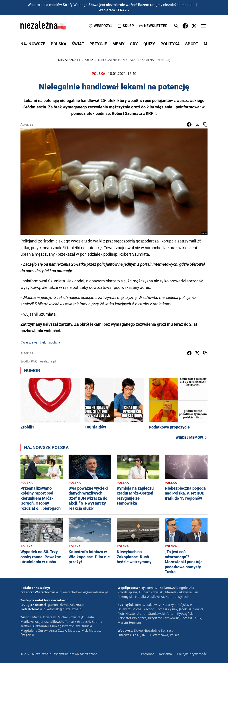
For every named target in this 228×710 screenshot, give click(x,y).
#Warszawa (29, 342)
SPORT (191, 43)
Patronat (147, 654)
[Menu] (204, 26)
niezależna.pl (69, 60)
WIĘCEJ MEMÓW (189, 437)
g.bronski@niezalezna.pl (66, 604)
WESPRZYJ (103, 26)
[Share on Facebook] (189, 124)
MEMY (118, 43)
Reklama (165, 654)
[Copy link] (205, 124)
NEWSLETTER (155, 26)
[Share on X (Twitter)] (197, 124)
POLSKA (58, 43)
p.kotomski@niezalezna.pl (63, 609)
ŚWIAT (78, 43)
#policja (54, 342)
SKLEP (128, 26)
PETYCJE (98, 43)
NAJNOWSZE (32, 43)
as (31, 124)
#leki (43, 342)
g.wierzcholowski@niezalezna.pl (84, 592)
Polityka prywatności (192, 654)
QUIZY (149, 43)
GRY (134, 43)
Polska (90, 60)
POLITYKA (170, 43)
